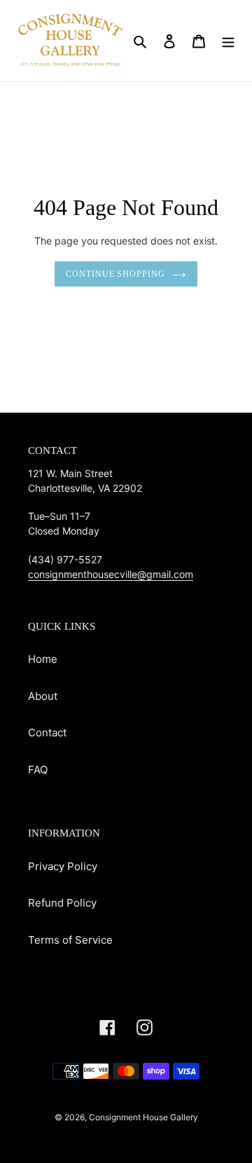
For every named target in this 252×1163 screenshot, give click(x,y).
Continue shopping (116, 274)
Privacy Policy (62, 866)
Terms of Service (70, 940)
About (42, 696)
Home (42, 659)
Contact (47, 732)
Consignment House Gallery (143, 1117)
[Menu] (228, 41)
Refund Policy (62, 902)
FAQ (38, 769)
